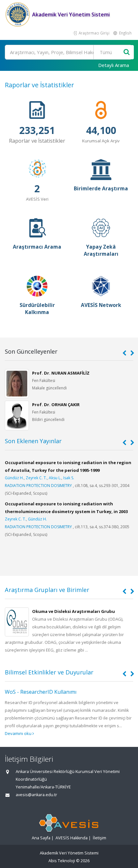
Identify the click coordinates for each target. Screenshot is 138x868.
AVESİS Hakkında (72, 838)
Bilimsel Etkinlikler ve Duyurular (49, 672)
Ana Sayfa (41, 838)
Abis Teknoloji (61, 860)
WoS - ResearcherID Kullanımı (40, 691)
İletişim (99, 838)
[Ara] (126, 52)
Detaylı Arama (113, 65)
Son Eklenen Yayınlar (33, 441)
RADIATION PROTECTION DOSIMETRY (38, 485)
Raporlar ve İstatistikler (39, 85)
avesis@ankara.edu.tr (36, 794)
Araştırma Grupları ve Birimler (47, 590)
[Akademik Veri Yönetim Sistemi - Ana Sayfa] (18, 14)
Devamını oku (18, 733)
